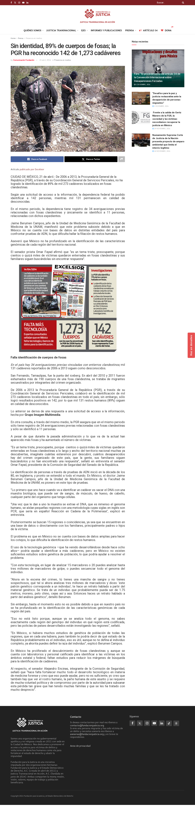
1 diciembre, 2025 (142, 85)
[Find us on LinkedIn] (27, 2)
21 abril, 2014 (45, 60)
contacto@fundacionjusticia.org (87, 725)
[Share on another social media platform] (121, 159)
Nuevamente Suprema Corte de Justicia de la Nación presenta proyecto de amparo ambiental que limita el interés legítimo (168, 141)
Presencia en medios (34, 38)
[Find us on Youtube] (23, 2)
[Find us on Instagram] (19, 2)
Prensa (129, 30)
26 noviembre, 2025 (162, 151)
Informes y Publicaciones (106, 30)
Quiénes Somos (32, 30)
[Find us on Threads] (176, 723)
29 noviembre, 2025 (162, 129)
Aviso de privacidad (80, 746)
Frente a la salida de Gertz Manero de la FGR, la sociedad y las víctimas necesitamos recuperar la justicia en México (166, 119)
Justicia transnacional (61, 30)
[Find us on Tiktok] (169, 723)
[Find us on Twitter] (15, 2)
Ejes (83, 30)
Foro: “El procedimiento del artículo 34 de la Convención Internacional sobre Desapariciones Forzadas (157, 77)
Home (13, 38)
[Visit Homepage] (97, 15)
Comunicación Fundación (23, 60)
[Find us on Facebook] (11, 2)
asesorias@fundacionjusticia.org (87, 734)
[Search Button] (182, 2)
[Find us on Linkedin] (162, 723)
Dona (168, 30)
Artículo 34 (150, 30)
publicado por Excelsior (32, 169)
